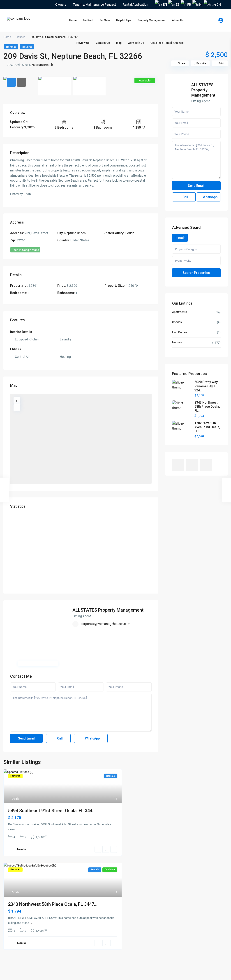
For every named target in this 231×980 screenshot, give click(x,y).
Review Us (83, 42)
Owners (60, 4)
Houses (20, 37)
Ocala (15, 798)
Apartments (179, 312)
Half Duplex (179, 332)
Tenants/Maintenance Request (94, 4)
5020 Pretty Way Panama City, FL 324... (206, 386)
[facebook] (10, 4)
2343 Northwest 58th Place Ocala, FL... (207, 406)
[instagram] (22, 4)
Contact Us (103, 42)
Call (59, 738)
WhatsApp (92, 738)
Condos (177, 322)
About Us (178, 20)
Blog (119, 42)
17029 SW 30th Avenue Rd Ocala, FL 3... (207, 427)
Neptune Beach (42, 65)
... (18, 829)
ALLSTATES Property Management (107, 610)
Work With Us (136, 42)
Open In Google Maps (25, 250)
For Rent (88, 20)
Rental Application (135, 4)
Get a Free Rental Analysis (167, 42)
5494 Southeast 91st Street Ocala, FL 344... (52, 810)
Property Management (152, 20)
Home (73, 20)
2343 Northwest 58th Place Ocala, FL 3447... (52, 904)
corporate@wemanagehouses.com (105, 624)
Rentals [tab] (180, 238)
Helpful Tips (123, 20)
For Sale (105, 20)
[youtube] (16, 4)
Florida (129, 233)
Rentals (11, 47)
